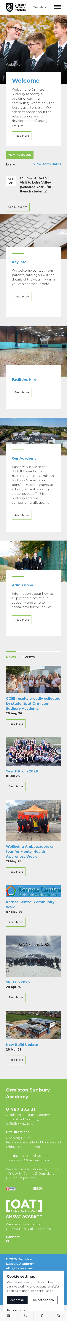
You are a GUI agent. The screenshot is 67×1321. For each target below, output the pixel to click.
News (11, 657)
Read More (21, 135)
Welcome (13, 64)
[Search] (58, 1316)
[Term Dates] (8, 1316)
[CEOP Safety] (11, 1189)
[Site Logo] (17, 7)
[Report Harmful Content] (38, 1188)
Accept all (17, 1300)
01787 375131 (20, 1109)
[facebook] (7, 1241)
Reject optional (44, 1300)
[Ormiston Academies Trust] (24, 1208)
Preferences (16, 1310)
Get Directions (17, 1132)
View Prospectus (19, 154)
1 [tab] (16, 310)
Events (29, 657)
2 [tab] (24, 310)
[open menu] (57, 7)
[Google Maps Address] (42, 1316)
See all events (17, 207)
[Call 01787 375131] (25, 1316)
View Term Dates (47, 164)
